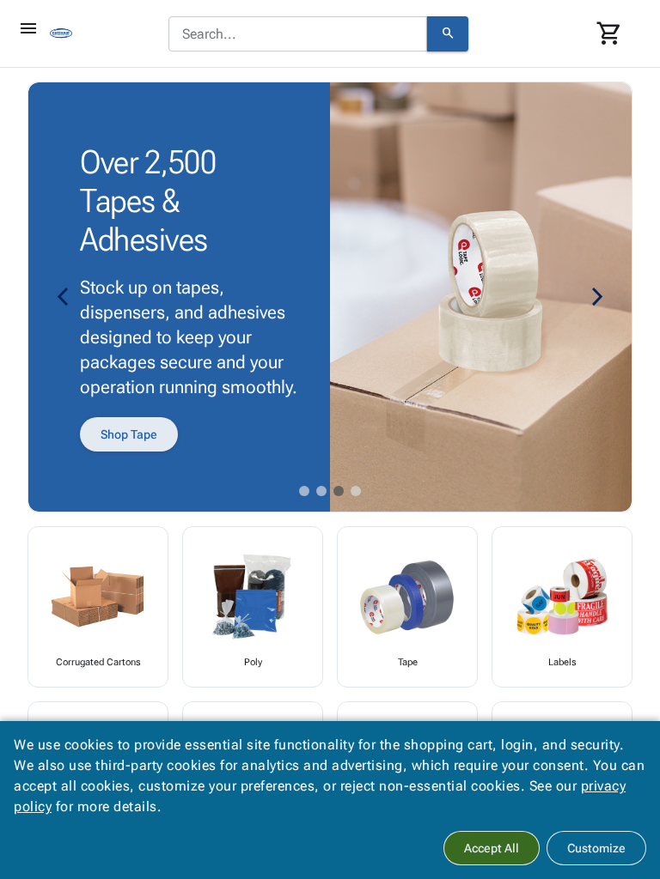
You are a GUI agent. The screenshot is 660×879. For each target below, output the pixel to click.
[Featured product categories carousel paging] (304, 491)
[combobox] (297, 34)
